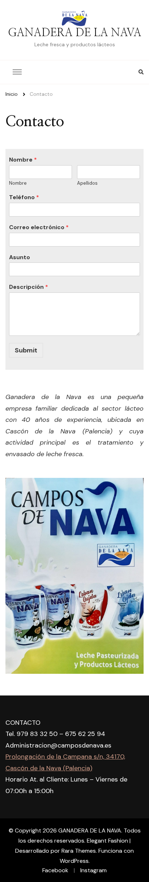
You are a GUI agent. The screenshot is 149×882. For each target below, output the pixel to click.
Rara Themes (78, 851)
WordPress (74, 861)
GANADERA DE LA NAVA (74, 32)
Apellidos (87, 183)
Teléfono (24, 197)
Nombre (23, 159)
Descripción (28, 287)
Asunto (19, 257)
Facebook (55, 870)
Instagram (93, 870)
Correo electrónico (39, 227)
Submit (26, 350)
